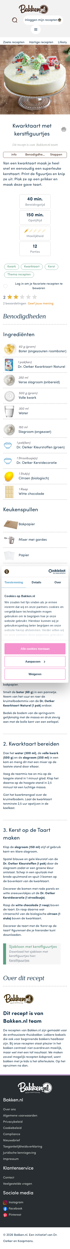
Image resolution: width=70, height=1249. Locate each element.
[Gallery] (35, 80)
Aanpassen (32, 661)
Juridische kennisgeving (19, 1152)
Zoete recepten (13, 42)
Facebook (15, 1208)
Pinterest (15, 1214)
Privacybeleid (13, 1121)
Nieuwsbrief (11, 1140)
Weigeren (35, 674)
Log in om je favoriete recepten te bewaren (39, 286)
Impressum (11, 1159)
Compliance (11, 1134)
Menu (36, 29)
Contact (8, 1177)
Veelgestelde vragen (17, 1183)
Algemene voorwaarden (20, 1115)
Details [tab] (36, 582)
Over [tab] (57, 582)
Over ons (9, 1109)
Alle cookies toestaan (35, 648)
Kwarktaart (31, 266)
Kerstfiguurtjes (19, 960)
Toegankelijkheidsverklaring (22, 1146)
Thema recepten (19, 274)
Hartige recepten (41, 42)
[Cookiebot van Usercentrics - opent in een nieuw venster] (49, 571)
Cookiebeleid (12, 1128)
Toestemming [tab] (13, 582)
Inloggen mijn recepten (41, 20)
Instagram (16, 1202)
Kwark (11, 266)
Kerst (51, 266)
